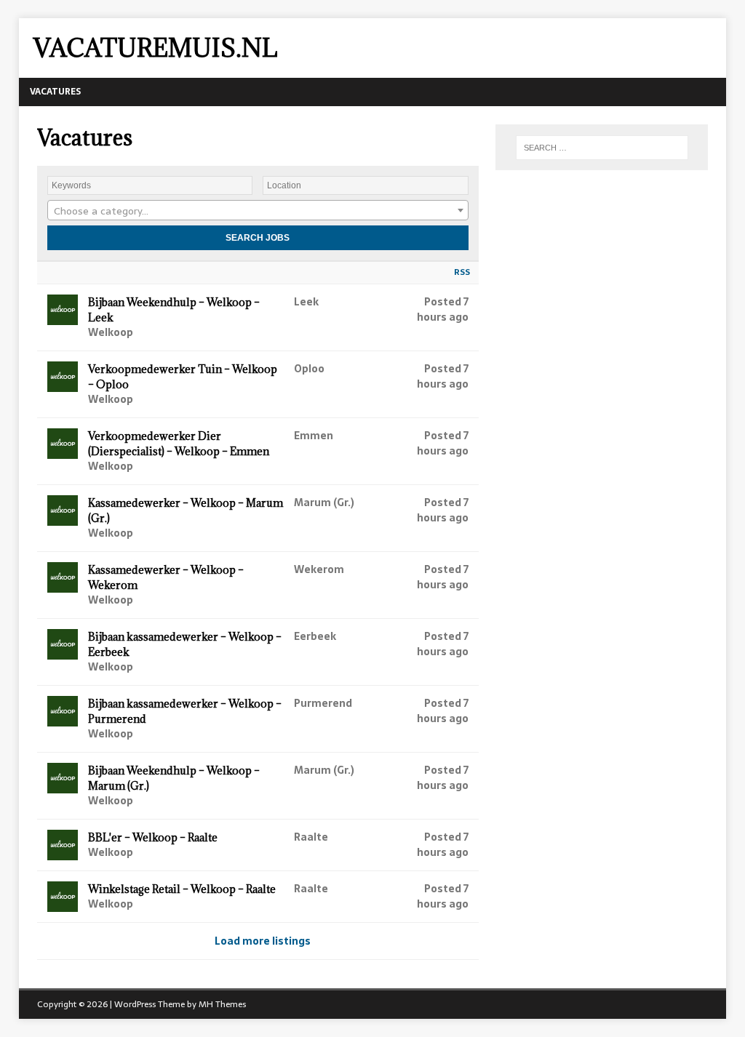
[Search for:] (602, 147)
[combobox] (258, 210)
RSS (462, 272)
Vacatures (55, 91)
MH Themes (222, 1004)
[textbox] (258, 211)
